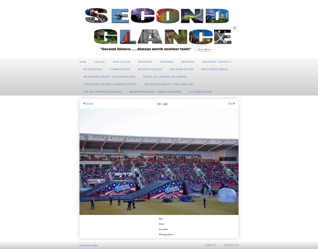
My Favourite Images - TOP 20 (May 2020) (169, 84)
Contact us (231, 245)
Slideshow (166, 61)
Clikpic (94, 245)
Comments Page (120, 69)
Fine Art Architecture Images (102, 91)
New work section (181, 69)
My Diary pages (93, 69)
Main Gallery (122, 61)
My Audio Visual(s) (150, 69)
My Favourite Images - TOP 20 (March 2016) (109, 76)
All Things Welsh (200, 91)
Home (83, 61)
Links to (210, 245)
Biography (188, 61)
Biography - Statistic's (217, 61)
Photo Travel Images (214, 69)
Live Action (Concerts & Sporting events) (110, 84)
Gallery (99, 61)
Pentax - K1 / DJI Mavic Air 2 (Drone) (165, 76)
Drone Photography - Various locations (155, 91)
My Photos (145, 61)
